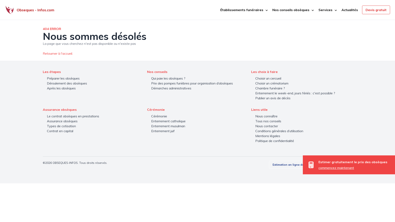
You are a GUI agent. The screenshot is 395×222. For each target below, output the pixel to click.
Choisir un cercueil (268, 78)
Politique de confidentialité (274, 141)
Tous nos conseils (268, 121)
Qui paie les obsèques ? (168, 78)
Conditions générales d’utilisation (279, 131)
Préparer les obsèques (63, 78)
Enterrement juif (163, 131)
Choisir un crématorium (271, 83)
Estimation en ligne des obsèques (296, 164)
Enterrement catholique (168, 121)
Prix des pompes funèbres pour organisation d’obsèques (192, 83)
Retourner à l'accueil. (58, 53)
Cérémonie (159, 116)
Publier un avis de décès (272, 98)
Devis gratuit (376, 10)
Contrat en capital (60, 131)
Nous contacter (266, 126)
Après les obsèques (61, 88)
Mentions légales (267, 136)
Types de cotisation (61, 126)
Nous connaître (266, 116)
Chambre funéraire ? (270, 88)
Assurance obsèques (62, 121)
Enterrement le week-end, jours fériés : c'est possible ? (295, 93)
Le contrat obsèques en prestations (73, 116)
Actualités (350, 10)
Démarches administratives (171, 88)
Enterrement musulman (168, 126)
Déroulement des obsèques (67, 83)
